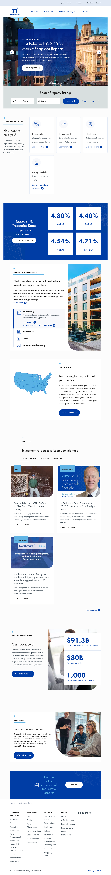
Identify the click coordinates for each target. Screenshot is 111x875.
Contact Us (65, 816)
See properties (38, 147)
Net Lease (48, 848)
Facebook (79, 812)
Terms (98, 871)
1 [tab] (50, 83)
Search (98, 3)
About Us (14, 819)
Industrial (48, 831)
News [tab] (24, 458)
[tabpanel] (55, 51)
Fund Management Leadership (15, 837)
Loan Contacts (67, 828)
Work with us (22, 755)
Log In (62, 3)
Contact (90, 3)
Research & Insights (67, 11)
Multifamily (48, 835)
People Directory (68, 824)
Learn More (28, 322)
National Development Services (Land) (50, 842)
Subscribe (73, 785)
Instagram (83, 812)
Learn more (64, 147)
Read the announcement (36, 69)
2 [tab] (52, 83)
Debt (29, 816)
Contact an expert (23, 240)
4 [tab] (61, 83)
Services (34, 11)
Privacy (91, 871)
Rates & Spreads (16, 851)
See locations (68, 412)
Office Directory (67, 820)
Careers (79, 3)
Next (99, 52)
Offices (85, 11)
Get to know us (21, 674)
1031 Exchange (33, 839)
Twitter (90, 812)
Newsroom (14, 861)
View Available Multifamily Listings (37, 325)
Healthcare (48, 827)
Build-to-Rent (49, 823)
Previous (12, 52)
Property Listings (89, 101)
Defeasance (32, 842)
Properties (48, 11)
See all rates (22, 234)
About (69, 3)
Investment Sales (34, 831)
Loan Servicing (33, 835)
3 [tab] (55, 83)
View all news (91, 610)
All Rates (59, 226)
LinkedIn (86, 812)
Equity (29, 820)
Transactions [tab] (57, 458)
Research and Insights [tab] (39, 458)
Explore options (92, 147)
